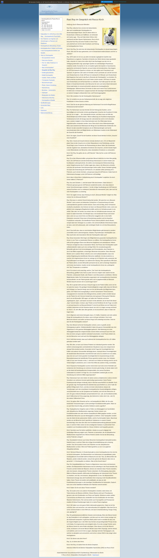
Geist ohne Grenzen (47, 60)
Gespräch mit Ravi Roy (48, 70)
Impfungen (45, 92)
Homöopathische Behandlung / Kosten (51, 45)
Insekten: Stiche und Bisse (49, 77)
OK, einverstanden (107, 1)
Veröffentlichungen (46, 102)
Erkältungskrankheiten (48, 72)
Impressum (44, 110)
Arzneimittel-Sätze (45, 105)
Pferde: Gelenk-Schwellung (49, 85)
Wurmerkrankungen (47, 82)
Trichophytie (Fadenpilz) (48, 80)
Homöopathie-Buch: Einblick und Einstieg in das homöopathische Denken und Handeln (51, 50)
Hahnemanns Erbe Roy (48, 97)
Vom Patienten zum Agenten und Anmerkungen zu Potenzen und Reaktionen (49, 41)
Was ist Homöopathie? (48, 67)
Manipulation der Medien (48, 95)
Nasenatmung (45, 87)
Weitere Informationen (120, 1)
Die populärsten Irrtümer (48, 57)
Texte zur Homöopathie (47, 55)
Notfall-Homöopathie (47, 75)
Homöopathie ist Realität (48, 100)
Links (42, 107)
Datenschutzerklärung (46, 112)
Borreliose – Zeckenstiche (49, 90)
